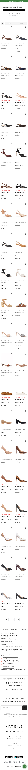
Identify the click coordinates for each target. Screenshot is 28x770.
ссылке (20, 651)
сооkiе (20, 7)
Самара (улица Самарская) (8, 666)
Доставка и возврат (14, 746)
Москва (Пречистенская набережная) (10, 657)
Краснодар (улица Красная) (8, 668)
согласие (8, 713)
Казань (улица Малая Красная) (9, 663)
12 (18, 619)
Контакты (14, 743)
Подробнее (20, 1)
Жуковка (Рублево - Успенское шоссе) (11, 660)
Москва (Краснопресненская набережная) (11, 658)
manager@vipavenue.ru (15, 685)
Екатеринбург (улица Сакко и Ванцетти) (11, 665)
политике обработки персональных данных (13, 716)
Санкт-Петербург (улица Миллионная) (11, 661)
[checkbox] (14, 714)
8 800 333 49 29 (17, 683)
